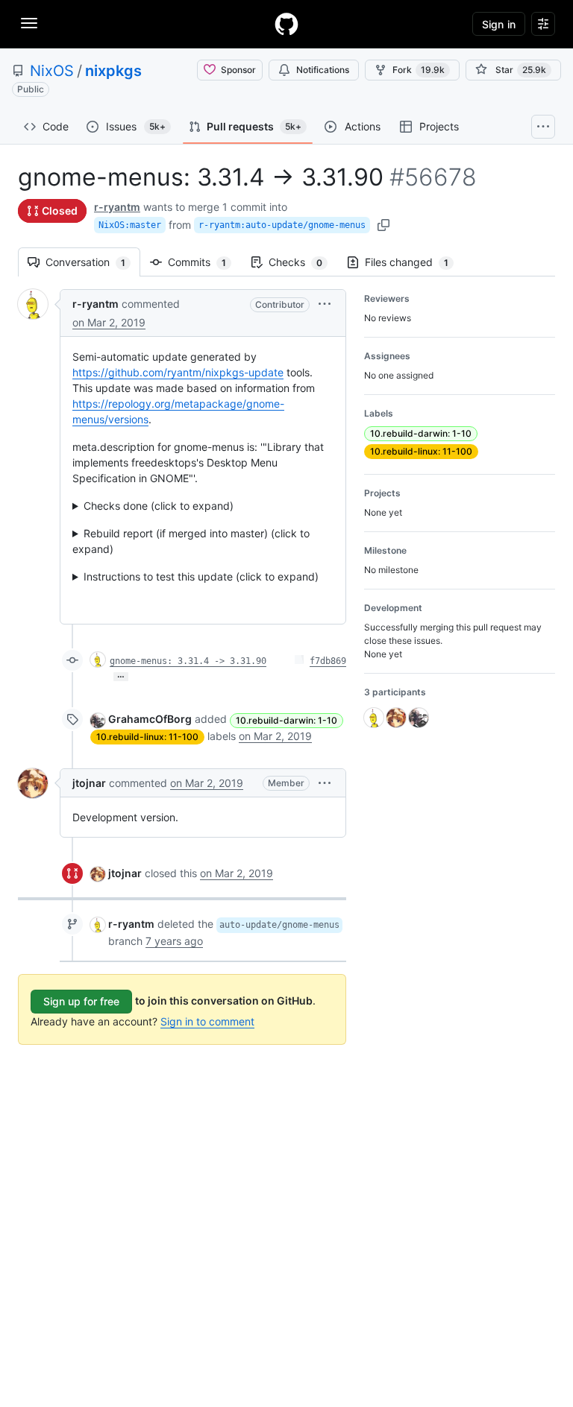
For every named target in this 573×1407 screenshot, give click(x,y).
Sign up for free (81, 1001)
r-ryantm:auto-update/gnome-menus (282, 225)
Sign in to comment (207, 1021)
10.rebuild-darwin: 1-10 (286, 720)
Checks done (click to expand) (159, 505)
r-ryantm (117, 206)
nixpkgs (113, 71)
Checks (303, 262)
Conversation (93, 262)
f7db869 (328, 661)
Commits (204, 262)
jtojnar (89, 783)
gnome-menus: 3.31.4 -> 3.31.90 (188, 661)
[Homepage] (286, 24)
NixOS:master (129, 225)
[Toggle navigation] (29, 23)
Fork (418, 69)
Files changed (414, 262)
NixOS (52, 71)
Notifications (322, 69)
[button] (325, 303)
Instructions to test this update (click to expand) (201, 576)
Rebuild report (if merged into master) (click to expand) (191, 541)
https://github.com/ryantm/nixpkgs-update (178, 372)
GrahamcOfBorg (150, 718)
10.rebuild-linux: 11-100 (147, 736)
